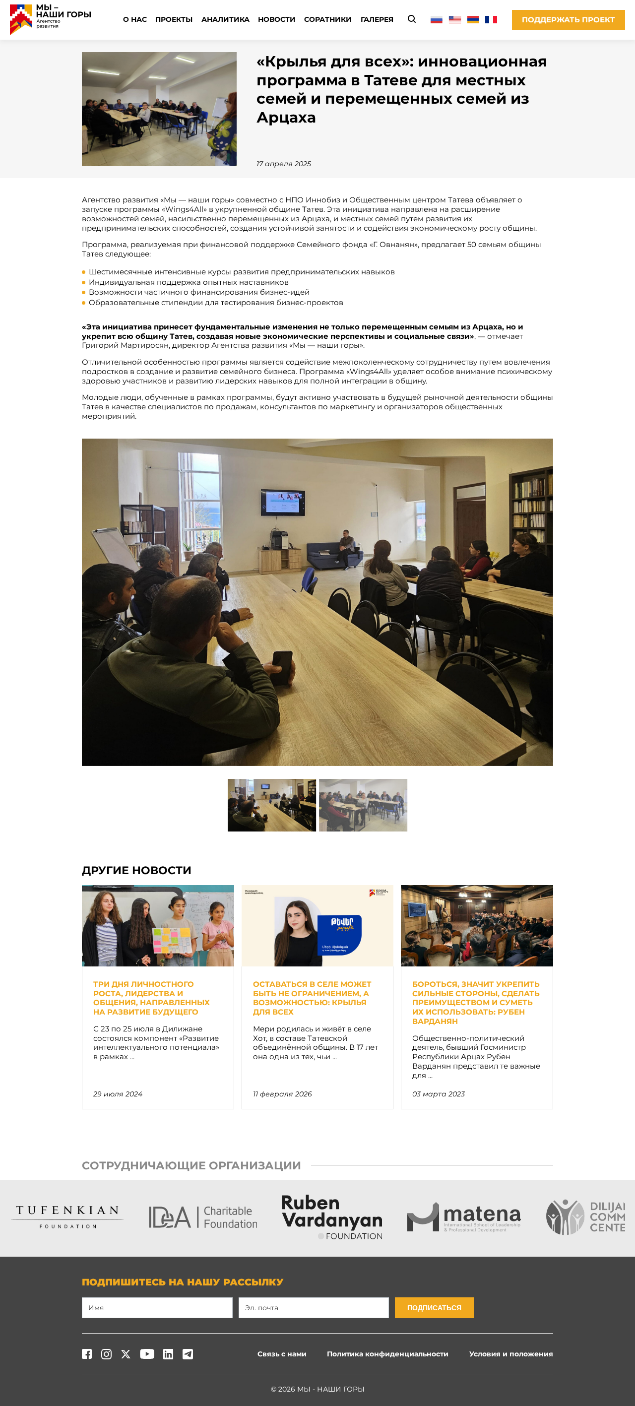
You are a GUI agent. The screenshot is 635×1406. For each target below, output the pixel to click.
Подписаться (434, 1308)
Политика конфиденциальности (387, 1353)
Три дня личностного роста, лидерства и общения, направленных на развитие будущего (151, 998)
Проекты (173, 19)
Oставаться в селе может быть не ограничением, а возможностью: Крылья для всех (312, 998)
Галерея (377, 19)
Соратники (328, 19)
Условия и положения (511, 1353)
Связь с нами (282, 1353)
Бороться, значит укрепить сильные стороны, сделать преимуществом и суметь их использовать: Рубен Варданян (476, 1002)
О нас (135, 19)
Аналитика (225, 19)
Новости (277, 19)
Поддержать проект (568, 19)
